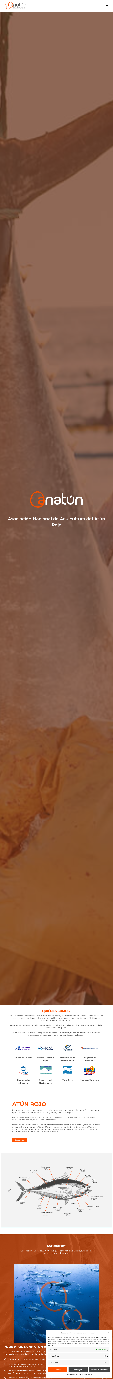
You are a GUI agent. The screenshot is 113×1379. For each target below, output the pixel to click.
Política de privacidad (85, 1374)
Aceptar (57, 1370)
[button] (108, 1333)
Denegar (78, 1370)
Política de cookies (71, 1374)
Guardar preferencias (99, 1370)
